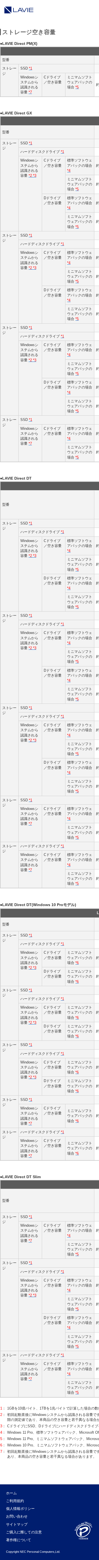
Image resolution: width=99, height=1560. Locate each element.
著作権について (18, 1540)
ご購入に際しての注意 (24, 1532)
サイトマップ (17, 1524)
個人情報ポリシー (20, 1509)
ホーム (11, 1493)
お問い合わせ (17, 1516)
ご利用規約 (15, 1501)
